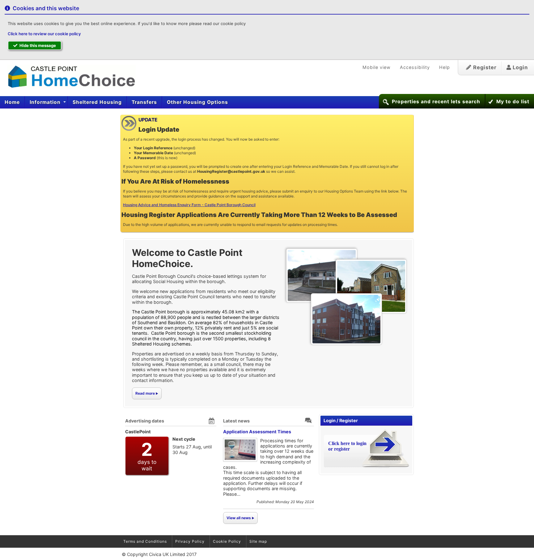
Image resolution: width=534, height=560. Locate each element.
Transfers (144, 102)
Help (444, 67)
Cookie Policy (227, 541)
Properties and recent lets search (436, 101)
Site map (258, 541)
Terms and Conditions (145, 541)
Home (12, 102)
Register (484, 67)
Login (519, 67)
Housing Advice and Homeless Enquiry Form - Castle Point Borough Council (189, 204)
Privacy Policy (190, 541)
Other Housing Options (197, 102)
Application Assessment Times (257, 431)
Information (46, 102)
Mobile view (376, 67)
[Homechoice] (69, 76)
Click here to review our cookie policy (44, 33)
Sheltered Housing (97, 102)
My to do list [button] (512, 101)
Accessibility (415, 67)
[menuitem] (12, 102)
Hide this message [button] (37, 45)
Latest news (236, 420)
